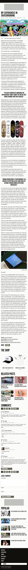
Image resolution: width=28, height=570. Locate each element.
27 (11, 409)
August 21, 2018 (4, 17)
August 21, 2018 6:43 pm (9, 422)
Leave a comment (6, 476)
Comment (3, 478)
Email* (2, 491)
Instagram (11, 342)
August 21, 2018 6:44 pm (9, 441)
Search (2, 564)
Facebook (10, 340)
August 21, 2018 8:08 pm (9, 457)
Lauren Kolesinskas (13, 339)
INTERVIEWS (3, 552)
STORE (2, 561)
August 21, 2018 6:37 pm (9, 413)
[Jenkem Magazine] (14, 1)
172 (23, 17)
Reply (2, 417)
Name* (2, 487)
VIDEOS (2, 554)
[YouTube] (25, 561)
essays (7, 345)
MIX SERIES (3, 556)
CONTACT (3, 559)
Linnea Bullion (12, 17)
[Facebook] (18, 561)
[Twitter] (20, 561)
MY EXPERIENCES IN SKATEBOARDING (9, 14)
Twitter (18, 342)
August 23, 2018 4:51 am (9, 449)
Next (15, 409)
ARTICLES (19, 17)
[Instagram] (23, 561)
